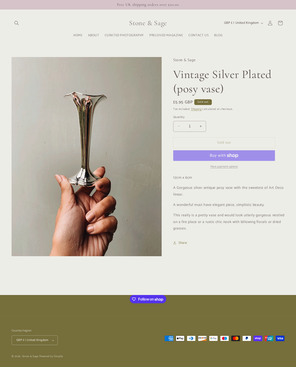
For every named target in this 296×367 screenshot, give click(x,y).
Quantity (179, 117)
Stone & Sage (30, 356)
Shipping (196, 109)
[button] (17, 23)
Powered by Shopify (51, 356)
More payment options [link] (224, 167)
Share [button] (183, 243)
